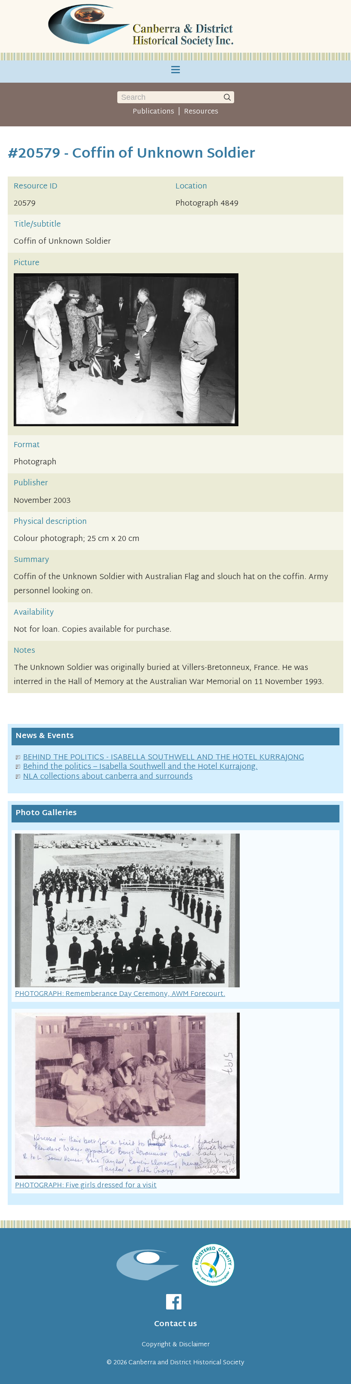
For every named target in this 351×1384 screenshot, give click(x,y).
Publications (153, 111)
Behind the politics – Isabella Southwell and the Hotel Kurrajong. (140, 767)
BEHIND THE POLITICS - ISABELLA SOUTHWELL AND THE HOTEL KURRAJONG (163, 757)
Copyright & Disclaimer (176, 1345)
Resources (201, 111)
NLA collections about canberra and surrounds (108, 777)
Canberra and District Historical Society (186, 1363)
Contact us (175, 1324)
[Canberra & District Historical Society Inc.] (142, 26)
